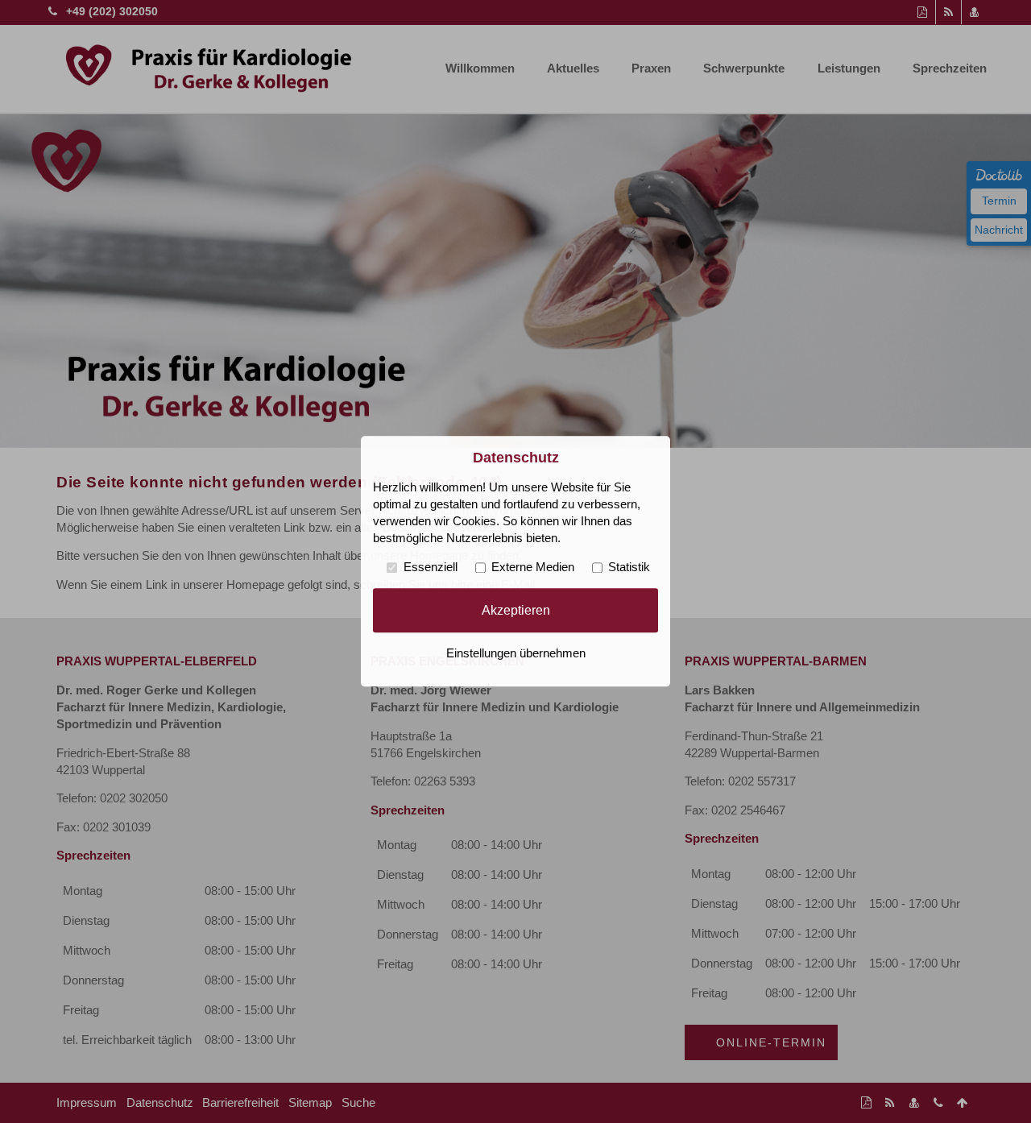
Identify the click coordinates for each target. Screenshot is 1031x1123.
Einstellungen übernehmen (516, 654)
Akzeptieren (516, 610)
